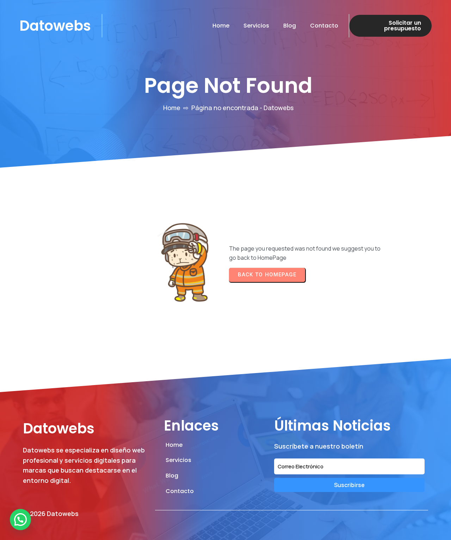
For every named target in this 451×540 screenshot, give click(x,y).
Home (171, 107)
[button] (20, 519)
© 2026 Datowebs (51, 513)
